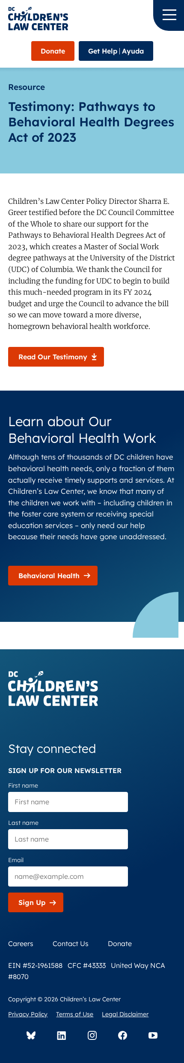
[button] (168, 15)
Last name (23, 823)
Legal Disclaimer (125, 1014)
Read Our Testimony (52, 356)
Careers (20, 943)
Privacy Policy (27, 1014)
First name (23, 785)
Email (16, 860)
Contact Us (71, 943)
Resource (26, 87)
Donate (53, 51)
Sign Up (31, 902)
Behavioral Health (49, 575)
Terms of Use (74, 1014)
